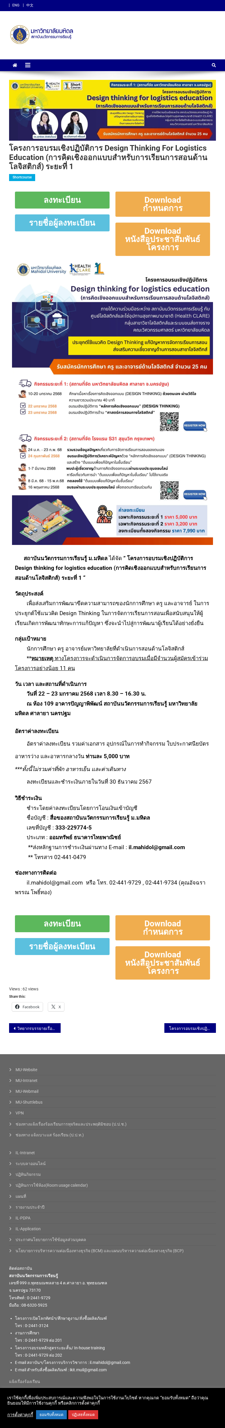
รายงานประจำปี (30, 1207)
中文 (29, 5)
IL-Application (28, 1228)
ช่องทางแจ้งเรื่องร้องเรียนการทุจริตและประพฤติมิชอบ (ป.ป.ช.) (71, 1124)
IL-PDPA (23, 1218)
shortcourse (22, 177)
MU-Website (26, 1069)
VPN (20, 1113)
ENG (15, 5)
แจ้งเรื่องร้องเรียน (24, 1381)
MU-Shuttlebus (29, 1102)
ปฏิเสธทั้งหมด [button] (83, 1414)
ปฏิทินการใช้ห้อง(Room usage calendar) (52, 1185)
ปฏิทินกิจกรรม (28, 1174)
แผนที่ (21, 1196)
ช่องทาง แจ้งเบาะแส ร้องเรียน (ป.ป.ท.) (50, 1135)
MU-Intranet (27, 1080)
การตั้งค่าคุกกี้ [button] (20, 1414)
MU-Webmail (27, 1091)
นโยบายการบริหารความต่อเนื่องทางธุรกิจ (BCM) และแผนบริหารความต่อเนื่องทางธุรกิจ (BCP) (100, 1250)
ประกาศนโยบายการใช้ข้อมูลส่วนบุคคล (51, 1239)
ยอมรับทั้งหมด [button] (51, 1414)
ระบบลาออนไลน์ (31, 1163)
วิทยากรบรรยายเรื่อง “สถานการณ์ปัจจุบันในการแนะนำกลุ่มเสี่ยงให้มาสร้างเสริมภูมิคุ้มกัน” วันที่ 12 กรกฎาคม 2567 (39, 1028)
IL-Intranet (25, 1152)
